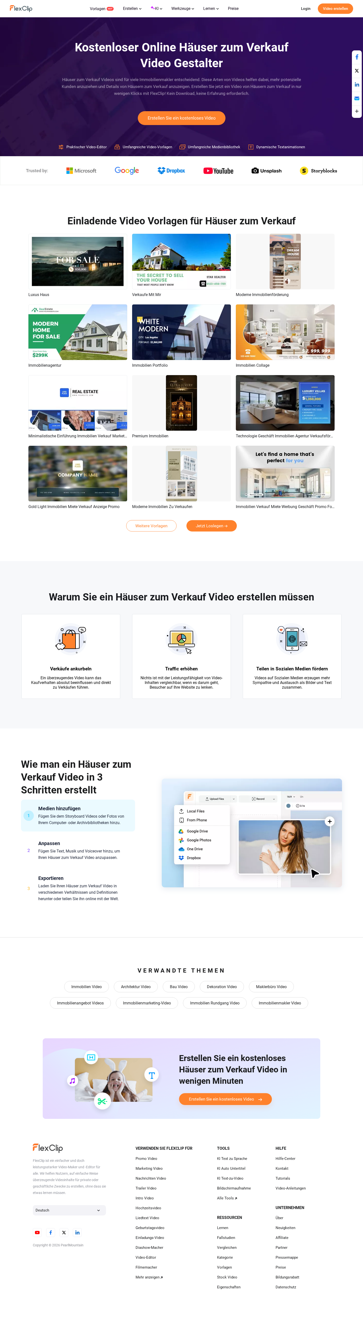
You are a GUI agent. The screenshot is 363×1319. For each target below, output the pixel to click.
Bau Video (179, 986)
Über (279, 1218)
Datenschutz (286, 1287)
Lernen (209, 8)
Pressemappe (287, 1257)
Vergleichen (227, 1247)
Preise (233, 8)
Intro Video (145, 1198)
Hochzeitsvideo (148, 1208)
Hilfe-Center (285, 1158)
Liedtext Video (147, 1218)
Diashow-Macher (149, 1247)
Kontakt (282, 1168)
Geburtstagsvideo (150, 1228)
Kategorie (225, 1257)
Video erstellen (335, 8)
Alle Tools (225, 1198)
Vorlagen (97, 8)
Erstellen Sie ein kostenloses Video (182, 118)
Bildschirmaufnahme (234, 1188)
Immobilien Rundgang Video (215, 1003)
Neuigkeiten (285, 1228)
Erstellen (130, 8)
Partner (281, 1247)
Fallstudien (226, 1237)
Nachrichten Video (151, 1178)
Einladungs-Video (150, 1237)
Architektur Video (136, 986)
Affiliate (282, 1237)
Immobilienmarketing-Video (147, 1003)
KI (157, 8)
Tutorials (283, 1178)
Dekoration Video (222, 986)
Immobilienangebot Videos (80, 1003)
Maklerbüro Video (271, 986)
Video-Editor (146, 1257)
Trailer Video (146, 1188)
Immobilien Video (86, 986)
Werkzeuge (180, 8)
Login (305, 8)
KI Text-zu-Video (230, 1178)
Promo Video (146, 1158)
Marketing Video (149, 1168)
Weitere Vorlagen (151, 525)
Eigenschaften (229, 1287)
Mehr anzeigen (148, 1277)
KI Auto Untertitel (231, 1168)
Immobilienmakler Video (280, 1003)
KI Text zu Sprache (232, 1158)
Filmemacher (146, 1267)
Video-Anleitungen (291, 1188)
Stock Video (227, 1277)
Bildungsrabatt (287, 1277)
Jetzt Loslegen (209, 525)
